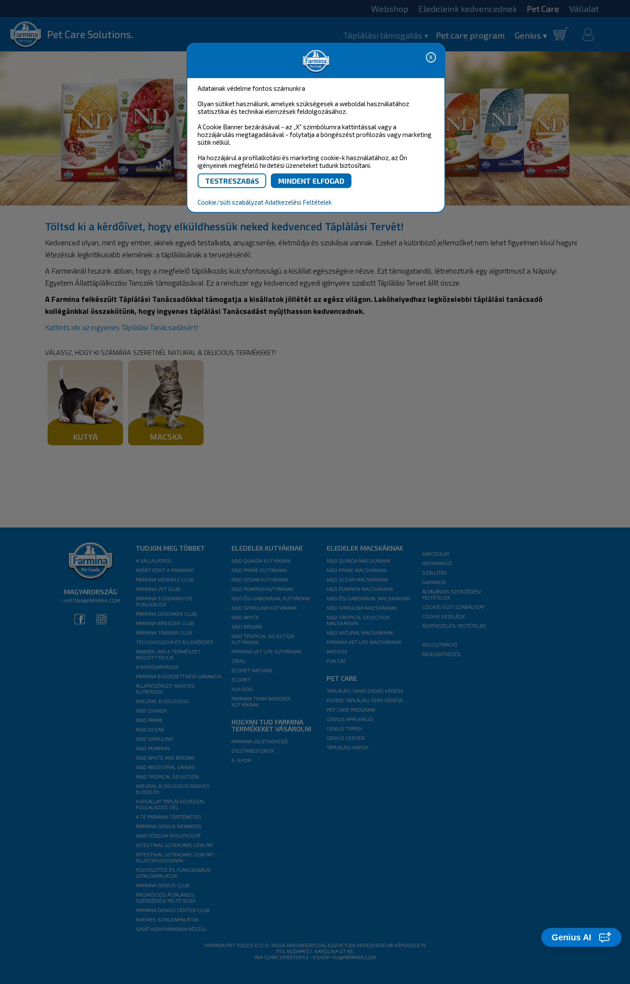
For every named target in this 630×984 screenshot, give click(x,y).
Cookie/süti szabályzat (231, 202)
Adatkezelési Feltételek (298, 202)
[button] (581, 937)
